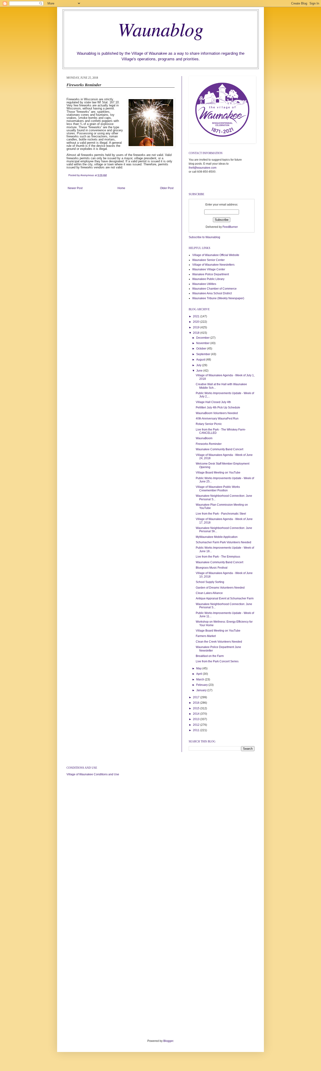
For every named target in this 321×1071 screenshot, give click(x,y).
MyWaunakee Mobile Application (217, 537)
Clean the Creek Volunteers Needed (219, 641)
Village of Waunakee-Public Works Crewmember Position (218, 488)
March (200, 679)
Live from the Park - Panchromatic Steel (221, 513)
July (199, 365)
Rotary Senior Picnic (209, 424)
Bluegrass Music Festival (211, 567)
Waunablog (161, 28)
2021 (196, 316)
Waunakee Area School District (212, 293)
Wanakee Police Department (210, 274)
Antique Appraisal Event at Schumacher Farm (225, 598)
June (199, 370)
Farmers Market (206, 636)
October (201, 348)
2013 (196, 719)
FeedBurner (230, 227)
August (201, 359)
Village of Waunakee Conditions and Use (93, 774)
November (203, 343)
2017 (196, 697)
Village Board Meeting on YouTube (218, 472)
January (201, 690)
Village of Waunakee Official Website (215, 255)
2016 (196, 702)
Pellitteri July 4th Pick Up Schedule (218, 407)
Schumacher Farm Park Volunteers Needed (223, 542)
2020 (196, 321)
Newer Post (75, 188)
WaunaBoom (204, 438)
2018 (196, 332)
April (199, 673)
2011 (196, 730)
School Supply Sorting (210, 582)
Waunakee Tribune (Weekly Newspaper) (218, 298)
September (203, 354)
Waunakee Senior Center (208, 260)
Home (121, 188)
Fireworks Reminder (209, 444)
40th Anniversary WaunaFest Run (217, 418)
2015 (196, 708)
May (199, 668)
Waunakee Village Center (208, 269)
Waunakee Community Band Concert (219, 449)
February (202, 685)
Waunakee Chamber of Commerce (214, 288)
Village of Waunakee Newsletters (213, 264)
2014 (196, 713)
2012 (196, 724)
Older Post (166, 188)
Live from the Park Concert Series (217, 661)
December (203, 337)
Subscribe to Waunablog (204, 237)
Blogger (168, 1041)
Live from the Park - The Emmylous (218, 556)
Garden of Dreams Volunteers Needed (220, 587)
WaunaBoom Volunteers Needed (217, 413)
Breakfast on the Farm (210, 656)
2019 (196, 327)
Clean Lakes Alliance (209, 593)
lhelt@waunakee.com (202, 167)
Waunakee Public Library (208, 279)
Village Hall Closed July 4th (213, 402)
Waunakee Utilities (204, 284)
